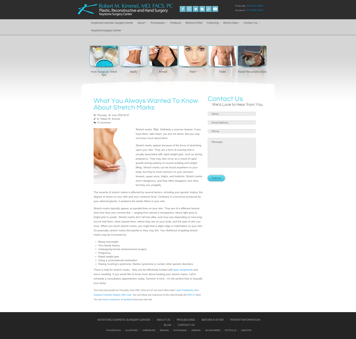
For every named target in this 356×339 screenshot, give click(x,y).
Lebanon (196, 330)
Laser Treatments (184, 290)
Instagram (189, 9)
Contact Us (250, 23)
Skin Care (126, 295)
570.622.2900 (255, 5)
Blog (167, 325)
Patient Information (245, 319)
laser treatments (183, 269)
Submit (216, 178)
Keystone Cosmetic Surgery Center (112, 23)
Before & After (193, 23)
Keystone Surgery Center (106, 30)
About (141, 23)
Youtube (215, 9)
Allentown (131, 330)
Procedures (157, 23)
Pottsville (230, 330)
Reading (164, 330)
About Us (163, 319)
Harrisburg (148, 330)
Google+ (209, 9)
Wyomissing (180, 330)
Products (175, 23)
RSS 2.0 (191, 295)
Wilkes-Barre (212, 330)
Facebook (183, 9)
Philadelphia (113, 330)
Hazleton (246, 330)
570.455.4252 (255, 10)
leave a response (111, 299)
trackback (128, 299)
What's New (230, 23)
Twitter (196, 9)
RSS (202, 9)
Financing (213, 23)
